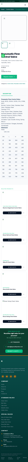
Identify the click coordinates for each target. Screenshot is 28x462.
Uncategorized (6, 260)
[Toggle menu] (25, 4)
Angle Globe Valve (6, 422)
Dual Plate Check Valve (7, 426)
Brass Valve (12, 233)
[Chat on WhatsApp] (3, 55)
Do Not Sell (18, 458)
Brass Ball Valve (5, 424)
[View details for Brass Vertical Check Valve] (23, 240)
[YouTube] (6, 376)
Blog (2, 391)
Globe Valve (4, 400)
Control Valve (10, 9)
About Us (3, 386)
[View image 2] (11, 45)
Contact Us (4, 393)
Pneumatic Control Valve (19, 83)
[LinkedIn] (14, 376)
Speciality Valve (6, 233)
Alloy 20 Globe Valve (6, 417)
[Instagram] (10, 376)
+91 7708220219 (24, 1)
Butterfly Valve (5, 407)
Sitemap (25, 457)
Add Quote (13, 212)
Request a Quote (8, 76)
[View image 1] (4, 45)
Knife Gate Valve (6, 287)
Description (7, 93)
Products (3, 389)
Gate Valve (4, 405)
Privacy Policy (3, 458)
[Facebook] (2, 376)
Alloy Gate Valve (5, 419)
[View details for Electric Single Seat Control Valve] (23, 213)
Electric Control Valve (13, 206)
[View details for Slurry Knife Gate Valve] (23, 294)
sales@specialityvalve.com (15, 346)
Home (2, 9)
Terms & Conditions (10, 458)
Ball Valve (3, 403)
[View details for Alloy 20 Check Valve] (23, 267)
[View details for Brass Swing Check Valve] (23, 321)
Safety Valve (4, 410)
